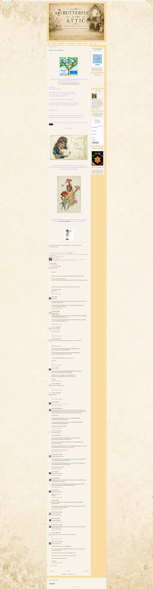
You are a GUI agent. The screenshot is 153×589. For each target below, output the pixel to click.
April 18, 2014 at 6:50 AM (57, 475)
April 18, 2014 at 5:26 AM (57, 399)
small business (85, 254)
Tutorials (85, 43)
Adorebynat (54, 500)
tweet (50, 255)
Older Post (86, 571)
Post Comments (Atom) (71, 574)
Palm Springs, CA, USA (60, 256)
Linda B (53, 296)
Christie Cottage (55, 266)
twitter (52, 255)
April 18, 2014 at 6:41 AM (57, 451)
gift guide (63, 254)
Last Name (94, 134)
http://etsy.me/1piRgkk (64, 221)
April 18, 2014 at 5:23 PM (56, 539)
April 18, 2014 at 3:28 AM (57, 294)
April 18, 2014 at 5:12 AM (57, 308)
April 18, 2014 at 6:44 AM (57, 469)
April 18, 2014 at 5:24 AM (57, 365)
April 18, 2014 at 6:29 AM (57, 428)
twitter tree (55, 255)
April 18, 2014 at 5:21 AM (57, 336)
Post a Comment (53, 565)
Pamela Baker (54, 311)
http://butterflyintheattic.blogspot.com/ (70, 84)
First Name (94, 130)
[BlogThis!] (68, 252)
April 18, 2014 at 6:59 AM (57, 497)
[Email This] (67, 252)
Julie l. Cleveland (55, 430)
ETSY (60, 254)
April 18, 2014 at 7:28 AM (57, 515)
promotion (70, 254)
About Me (54, 43)
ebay (58, 254)
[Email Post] (65, 252)
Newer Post (52, 571)
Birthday (93, 137)
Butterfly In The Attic (56, 541)
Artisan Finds (61, 43)
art (54, 254)
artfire (56, 254)
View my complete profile (96, 109)
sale (73, 254)
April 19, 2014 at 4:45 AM (57, 562)
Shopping (81, 254)
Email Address (95, 127)
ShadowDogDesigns (56, 408)
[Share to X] (70, 252)
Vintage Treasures (70, 43)
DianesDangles (55, 478)
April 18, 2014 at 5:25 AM (57, 380)
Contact (95, 43)
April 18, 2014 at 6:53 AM (57, 487)
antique (52, 254)
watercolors (54, 368)
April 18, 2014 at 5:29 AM (57, 405)
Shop (91, 43)
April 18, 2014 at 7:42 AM (57, 522)
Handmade (67, 254)
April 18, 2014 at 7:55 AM (57, 529)
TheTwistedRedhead (56, 454)
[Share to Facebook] (71, 252)
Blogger (78, 586)
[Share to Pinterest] (72, 252)
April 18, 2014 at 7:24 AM (57, 509)
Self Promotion (76, 254)
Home (49, 43)
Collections (79, 43)
